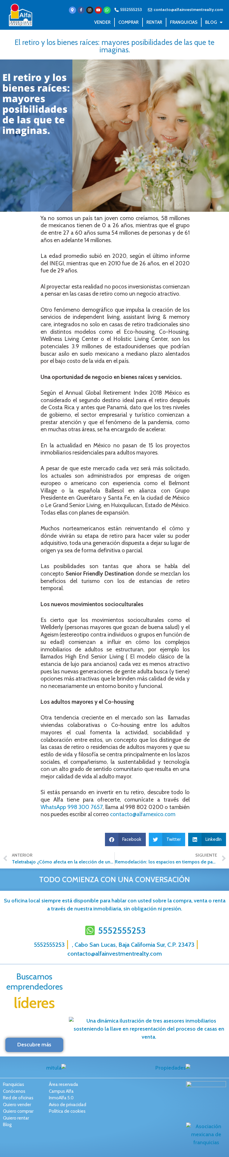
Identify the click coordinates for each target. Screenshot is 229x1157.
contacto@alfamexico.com (142, 814)
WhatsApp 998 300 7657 (72, 807)
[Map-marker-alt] (72, 10)
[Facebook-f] (81, 10)
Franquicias (183, 22)
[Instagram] (89, 10)
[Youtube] (98, 10)
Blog (211, 22)
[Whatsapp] (107, 10)
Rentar (154, 22)
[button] (125, 839)
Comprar (128, 22)
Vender (102, 22)
